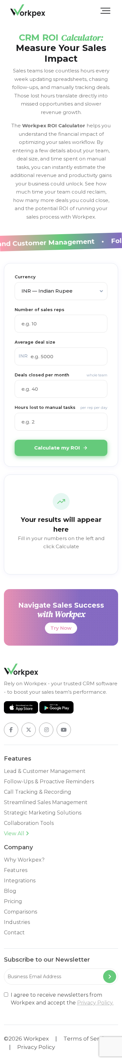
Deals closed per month (61, 375)
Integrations (19, 881)
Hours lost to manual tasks (61, 407)
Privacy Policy (36, 1047)
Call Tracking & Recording (37, 792)
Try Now (61, 628)
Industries (17, 922)
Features (15, 870)
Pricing (13, 901)
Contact (14, 932)
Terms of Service (86, 1038)
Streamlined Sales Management (46, 802)
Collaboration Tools (29, 823)
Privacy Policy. (95, 1003)
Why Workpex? (24, 860)
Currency (25, 276)
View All (15, 833)
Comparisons (20, 912)
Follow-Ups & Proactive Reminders (49, 781)
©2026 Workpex (26, 1038)
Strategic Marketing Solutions (42, 813)
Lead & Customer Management (45, 771)
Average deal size (35, 342)
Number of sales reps (39, 309)
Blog (10, 891)
